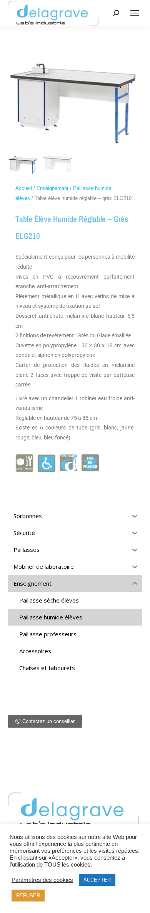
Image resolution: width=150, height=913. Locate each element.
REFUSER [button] (28, 895)
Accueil (23, 188)
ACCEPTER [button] (97, 880)
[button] (45, 721)
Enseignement (52, 188)
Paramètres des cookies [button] (42, 880)
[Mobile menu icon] (134, 13)
